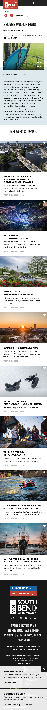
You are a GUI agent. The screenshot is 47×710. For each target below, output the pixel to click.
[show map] (5, 15)
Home (7, 11)
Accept (28, 705)
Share (19, 16)
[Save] (11, 15)
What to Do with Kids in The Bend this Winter (22, 560)
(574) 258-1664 (10, 38)
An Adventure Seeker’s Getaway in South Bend (22, 507)
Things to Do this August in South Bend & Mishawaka (18, 179)
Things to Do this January (14, 453)
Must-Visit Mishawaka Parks (18, 293)
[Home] (10, 4)
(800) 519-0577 (23, 663)
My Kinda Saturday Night (16, 237)
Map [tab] (25, 74)
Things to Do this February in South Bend (22, 402)
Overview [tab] (10, 74)
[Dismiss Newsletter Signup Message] (44, 669)
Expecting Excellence (21, 348)
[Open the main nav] (41, 3)
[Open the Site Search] (34, 3)
